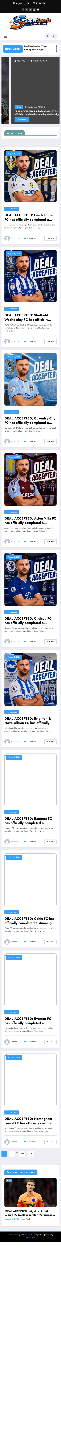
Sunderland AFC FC (18, 106)
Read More (50, 238)
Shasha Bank (16, 238)
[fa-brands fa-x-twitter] (26, 9)
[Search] (47, 36)
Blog (26, 1181)
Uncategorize (12, 209)
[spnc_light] (54, 36)
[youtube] (38, 9)
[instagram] (34, 9)
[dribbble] (30, 9)
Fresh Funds (43, 1413)
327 (22, 1153)
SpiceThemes (30, 1431)
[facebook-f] (23, 9)
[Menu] (5, 36)
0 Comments (32, 238)
